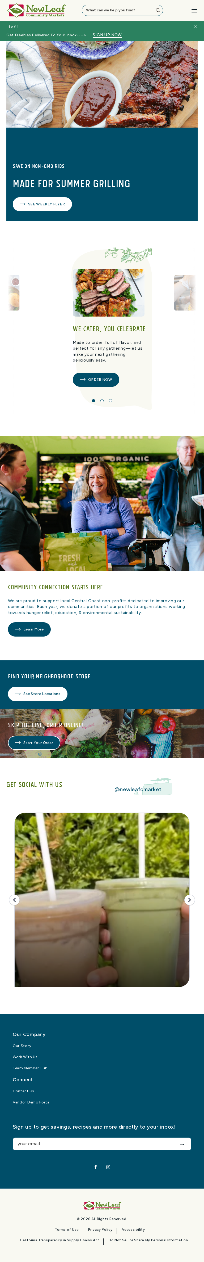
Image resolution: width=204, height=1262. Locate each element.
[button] (93, 400)
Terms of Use (67, 1230)
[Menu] (190, 10)
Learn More (33, 629)
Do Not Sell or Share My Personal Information (148, 1240)
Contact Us (23, 1091)
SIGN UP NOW (107, 35)
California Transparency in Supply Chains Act (59, 1240)
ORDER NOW (100, 379)
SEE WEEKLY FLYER (46, 204)
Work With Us (25, 1057)
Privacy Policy (100, 1230)
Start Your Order (38, 743)
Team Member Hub (30, 1068)
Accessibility (133, 1230)
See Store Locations (41, 694)
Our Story (22, 1046)
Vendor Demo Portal (32, 1102)
